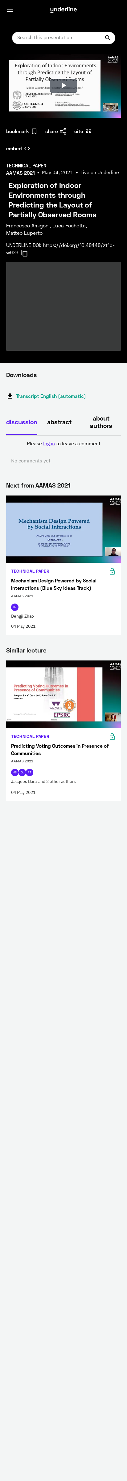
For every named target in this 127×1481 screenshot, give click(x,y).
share (51, 131)
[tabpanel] (63, 453)
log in (49, 444)
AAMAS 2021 (53, 485)
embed (14, 148)
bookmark (17, 131)
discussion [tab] (21, 421)
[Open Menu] (10, 10)
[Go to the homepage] (63, 10)
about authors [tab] (101, 421)
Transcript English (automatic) (51, 396)
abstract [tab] (59, 421)
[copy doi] (28, 253)
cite (78, 131)
